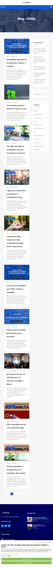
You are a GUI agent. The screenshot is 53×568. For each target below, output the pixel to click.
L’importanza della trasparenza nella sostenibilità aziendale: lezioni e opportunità (15, 241)
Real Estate (36, 139)
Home (24, 22)
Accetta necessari (26, 562)
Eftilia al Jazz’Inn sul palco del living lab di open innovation (16, 333)
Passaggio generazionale (39, 135)
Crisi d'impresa (36, 118)
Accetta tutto (26, 559)
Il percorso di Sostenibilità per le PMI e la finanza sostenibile (16, 289)
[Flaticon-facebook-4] (2, 526)
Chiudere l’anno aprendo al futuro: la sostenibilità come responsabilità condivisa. (39, 68)
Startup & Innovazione (38, 146)
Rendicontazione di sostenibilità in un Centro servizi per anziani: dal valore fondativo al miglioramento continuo (40, 60)
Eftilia (8, 56)
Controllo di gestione (38, 114)
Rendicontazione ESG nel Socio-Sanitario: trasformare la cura (40, 518)
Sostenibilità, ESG (10, 87)
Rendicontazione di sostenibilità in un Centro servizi (39, 526)
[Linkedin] (9, 526)
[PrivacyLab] (9, 555)
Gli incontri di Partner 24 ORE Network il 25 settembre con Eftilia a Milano (16, 379)
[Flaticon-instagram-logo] (6, 526)
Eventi (8, 41)
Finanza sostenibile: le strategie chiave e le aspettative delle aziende (16, 469)
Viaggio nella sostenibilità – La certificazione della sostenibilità (39, 74)
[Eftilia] (26, 2)
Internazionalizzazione (38, 128)
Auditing (35, 110)
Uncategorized (36, 149)
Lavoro (35, 132)
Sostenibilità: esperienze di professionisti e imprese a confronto (16, 63)
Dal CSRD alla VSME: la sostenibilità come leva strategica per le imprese (16, 149)
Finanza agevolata (37, 125)
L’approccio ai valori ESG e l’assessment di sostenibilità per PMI (16, 194)
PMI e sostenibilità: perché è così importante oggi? (16, 426)
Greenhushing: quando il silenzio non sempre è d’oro (17, 107)
